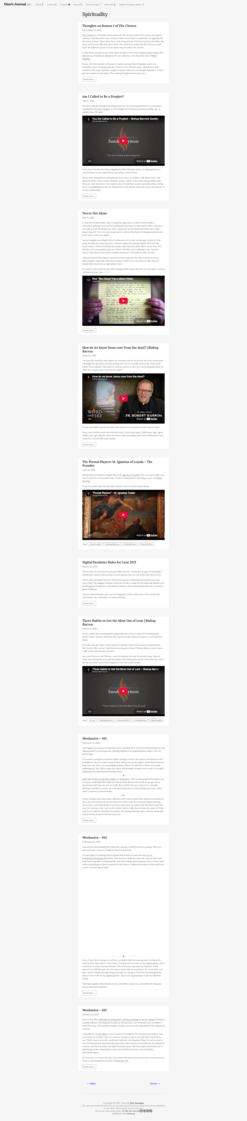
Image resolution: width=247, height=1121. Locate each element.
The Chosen (88, 35)
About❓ (40, 4)
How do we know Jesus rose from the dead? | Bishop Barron (120, 349)
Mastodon (124, 779)
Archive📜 (52, 4)
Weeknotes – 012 (94, 1010)
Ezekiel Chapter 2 (103, 109)
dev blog (103, 1034)
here (91, 754)
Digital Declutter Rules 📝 (131, 4)
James (156, 52)
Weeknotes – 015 (94, 739)
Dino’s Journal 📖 (17, 4)
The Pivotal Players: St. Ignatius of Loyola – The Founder (117, 464)
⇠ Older (91, 1083)
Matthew (109, 55)
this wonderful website (105, 779)
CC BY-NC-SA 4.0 (130, 1111)
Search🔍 (78, 4)
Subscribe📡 (110, 4)
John (84, 55)
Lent (146, 571)
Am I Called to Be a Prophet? (103, 97)
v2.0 (109, 580)
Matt (84, 779)
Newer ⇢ (155, 1083)
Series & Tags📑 (93, 4)
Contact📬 (65, 4)
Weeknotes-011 (121, 1060)
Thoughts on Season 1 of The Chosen (109, 26)
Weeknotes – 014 (94, 838)
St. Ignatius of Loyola (129, 475)
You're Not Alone (94, 213)
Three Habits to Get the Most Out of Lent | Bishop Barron (119, 622)
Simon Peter (146, 52)
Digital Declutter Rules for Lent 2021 (109, 562)
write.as (131, 1113)
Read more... (89, 79)
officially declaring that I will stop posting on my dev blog (126, 1019)
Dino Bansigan (137, 1103)
